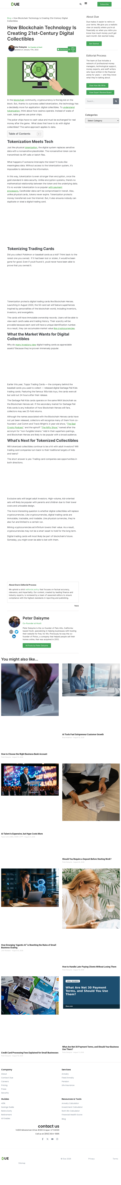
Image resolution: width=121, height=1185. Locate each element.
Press (3, 1089)
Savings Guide (7, 1107)
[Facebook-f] (43, 1139)
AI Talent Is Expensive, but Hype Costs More (22, 833)
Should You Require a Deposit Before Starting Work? (86, 859)
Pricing (4, 1085)
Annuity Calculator (70, 1103)
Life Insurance (68, 1085)
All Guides (5, 1118)
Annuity (65, 1074)
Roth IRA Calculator (71, 1111)
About (4, 1074)
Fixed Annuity (68, 1077)
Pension (65, 1081)
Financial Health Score (72, 1114)
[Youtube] (52, 1139)
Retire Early (6, 1111)
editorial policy (32, 589)
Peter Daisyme (36, 618)
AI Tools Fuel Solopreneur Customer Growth (83, 734)
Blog (9, 18)
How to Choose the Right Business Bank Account (24, 754)
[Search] (116, 101)
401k (3, 1103)
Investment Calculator (72, 1107)
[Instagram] (57, 1139)
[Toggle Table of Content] (38, 134)
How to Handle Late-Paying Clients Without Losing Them (89, 967)
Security (5, 1092)
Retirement (6, 1114)
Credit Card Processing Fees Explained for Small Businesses (29, 1053)
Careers (5, 1081)
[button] (80, 4)
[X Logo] (47, 1139)
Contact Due (7, 1077)
